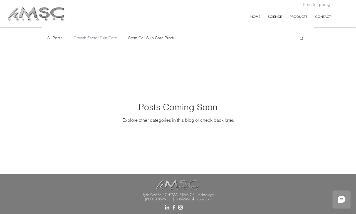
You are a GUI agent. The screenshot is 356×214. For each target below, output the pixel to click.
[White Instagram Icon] (180, 207)
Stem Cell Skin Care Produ (151, 37)
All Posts (54, 37)
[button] (301, 39)
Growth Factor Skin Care (95, 37)
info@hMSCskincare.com (192, 198)
